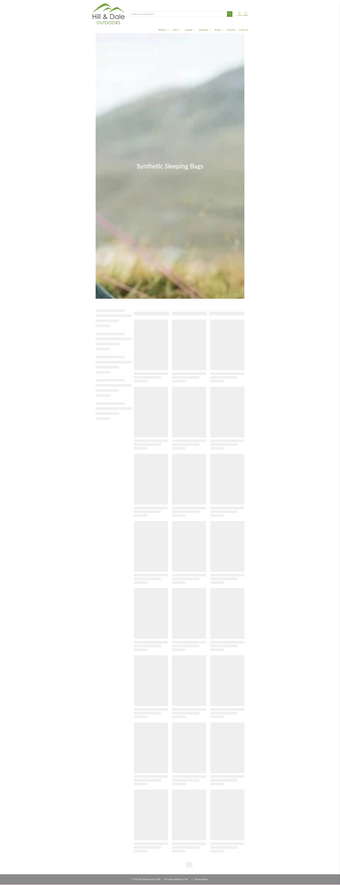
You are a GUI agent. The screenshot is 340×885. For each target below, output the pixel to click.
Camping (188, 30)
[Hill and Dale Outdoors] (108, 14)
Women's (162, 30)
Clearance (231, 30)
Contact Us (243, 30)
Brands (218, 30)
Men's (175, 30)
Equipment (203, 30)
